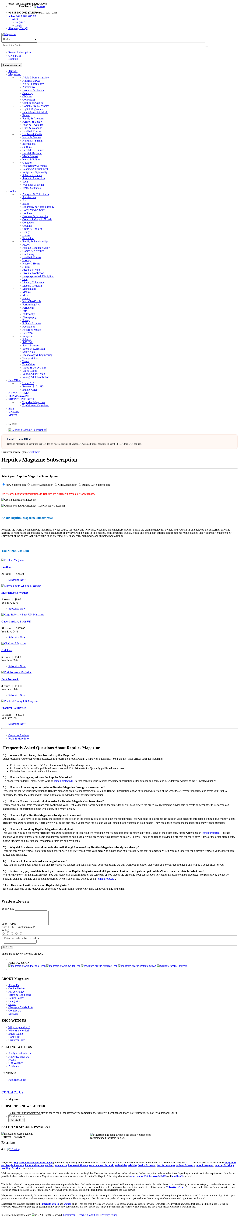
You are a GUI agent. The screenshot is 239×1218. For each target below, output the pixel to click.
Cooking (27, 225)
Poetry (26, 320)
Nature (26, 298)
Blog (11, 408)
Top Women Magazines (35, 405)
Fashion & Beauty (32, 121)
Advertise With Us (18, 1056)
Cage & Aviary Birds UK (16, 621)
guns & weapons (204, 1165)
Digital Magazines (32, 109)
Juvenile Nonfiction (33, 272)
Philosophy (28, 313)
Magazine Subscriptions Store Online (33, 1162)
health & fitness (146, 1165)
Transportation (30, 358)
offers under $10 (139, 1176)
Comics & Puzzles (32, 102)
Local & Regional (32, 153)
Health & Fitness (31, 131)
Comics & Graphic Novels (37, 219)
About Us (13, 985)
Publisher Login (17, 1079)
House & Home (31, 263)
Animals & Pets (31, 80)
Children (27, 96)
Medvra (12, 414)
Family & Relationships (35, 241)
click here (34, 451)
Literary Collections (33, 282)
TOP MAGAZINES (19, 395)
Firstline (6, 567)
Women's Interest (31, 187)
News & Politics (31, 159)
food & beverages (166, 1165)
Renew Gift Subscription (96, 484)
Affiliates (13, 1066)
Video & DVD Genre (34, 367)
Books (12, 191)
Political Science (31, 323)
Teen (25, 181)
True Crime (28, 364)
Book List (13, 1036)
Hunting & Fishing (32, 140)
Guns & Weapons (32, 127)
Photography (29, 317)
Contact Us (14, 1010)
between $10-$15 (158, 1176)
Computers (28, 222)
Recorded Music (31, 329)
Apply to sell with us (19, 1053)
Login (18, 25)
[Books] (207, 46)
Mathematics (29, 288)
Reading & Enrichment (35, 168)
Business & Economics (35, 216)
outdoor (49, 1165)
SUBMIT (7, 947)
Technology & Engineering (37, 354)
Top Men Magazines (33, 402)
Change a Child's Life (20, 1007)
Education (28, 238)
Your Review (8, 923)
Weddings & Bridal (33, 184)
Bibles (25, 203)
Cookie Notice (16, 988)
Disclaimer (69, 1214)
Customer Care (16, 1039)
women (67, 1204)
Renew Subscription (19, 52)
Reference (28, 332)
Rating (5, 930)
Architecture (29, 197)
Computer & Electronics (35, 105)
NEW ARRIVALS (18, 392)
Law (24, 279)
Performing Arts (31, 304)
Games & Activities (33, 250)
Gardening (28, 254)
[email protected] (63, 780)
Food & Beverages (32, 124)
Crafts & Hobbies (32, 228)
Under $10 (28, 383)
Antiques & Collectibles (35, 194)
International (29, 143)
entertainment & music (101, 1165)
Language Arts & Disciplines (38, 276)
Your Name (7, 908)
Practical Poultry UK (13, 707)
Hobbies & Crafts (32, 134)
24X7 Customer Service (22, 15)
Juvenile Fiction (31, 269)
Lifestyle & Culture (33, 150)
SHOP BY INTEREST (21, 399)
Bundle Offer (29, 389)
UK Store (13, 411)
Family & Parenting (33, 118)
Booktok (13, 58)
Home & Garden (31, 137)
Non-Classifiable (31, 301)
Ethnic (26, 115)
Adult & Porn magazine (35, 77)
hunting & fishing (224, 1165)
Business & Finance (33, 90)
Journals (26, 146)
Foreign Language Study (36, 247)
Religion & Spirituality (34, 172)
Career (12, 1004)
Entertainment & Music (35, 112)
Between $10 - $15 (33, 386)
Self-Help (27, 342)
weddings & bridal (11, 1168)
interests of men (50, 1204)
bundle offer (178, 1176)
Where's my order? (18, 1030)
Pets (24, 310)
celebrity (132, 1165)
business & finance (78, 1165)
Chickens (6, 650)
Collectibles (28, 99)
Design (26, 231)
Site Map (13, 1013)
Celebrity (27, 93)
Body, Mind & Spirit (33, 209)
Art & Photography (33, 83)
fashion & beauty (185, 1165)
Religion (27, 336)
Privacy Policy (16, 991)
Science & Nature (32, 175)
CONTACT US (12, 1092)
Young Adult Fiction (33, 373)
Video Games (29, 370)
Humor (26, 266)
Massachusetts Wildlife (14, 592)
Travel (25, 361)
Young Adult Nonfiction (35, 377)
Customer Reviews (18, 735)
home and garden (34, 1165)
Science (26, 339)
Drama (26, 235)
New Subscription (15, 484)
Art (24, 200)
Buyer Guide (15, 1033)
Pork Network (10, 679)
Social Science (30, 345)
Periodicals (28, 307)
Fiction (26, 244)
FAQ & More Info (18, 738)
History (26, 260)
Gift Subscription (67, 484)
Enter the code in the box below (21, 938)
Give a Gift (14, 55)
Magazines (14, 74)
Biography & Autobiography (38, 206)
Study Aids (28, 351)
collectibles (121, 1165)
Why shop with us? (19, 1027)
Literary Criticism (32, 285)
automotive (61, 1165)
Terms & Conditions (19, 994)
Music (25, 295)
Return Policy (16, 997)
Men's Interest (30, 156)
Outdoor (27, 162)
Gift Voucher (15, 1062)
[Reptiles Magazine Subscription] (27, 430)
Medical (26, 291)
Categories (14, 1001)
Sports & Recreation (33, 178)
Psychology (28, 326)
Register (19, 21)
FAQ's (12, 1059)
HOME (12, 71)
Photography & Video (34, 165)
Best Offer (14, 380)
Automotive (29, 86)
